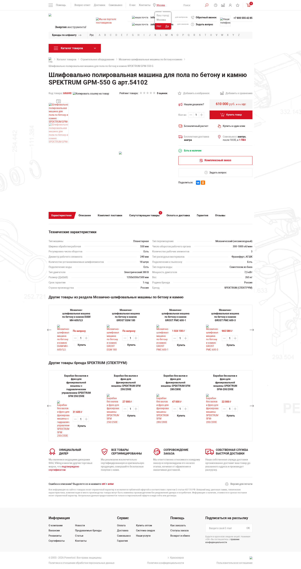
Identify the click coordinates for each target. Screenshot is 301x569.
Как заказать (178, 525)
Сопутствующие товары (145, 214)
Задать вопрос (204, 24)
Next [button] (252, 330)
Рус (92, 35)
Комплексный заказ (217, 160)
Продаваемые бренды (88, 530)
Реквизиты (55, 535)
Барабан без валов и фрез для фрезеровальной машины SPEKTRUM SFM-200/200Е (225, 382)
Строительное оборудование (97, 59)
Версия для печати (241, 484)
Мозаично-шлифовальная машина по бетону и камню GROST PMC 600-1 (176, 315)
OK (248, 528)
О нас (132, 5)
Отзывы (220, 215)
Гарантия (202, 215)
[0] (248, 5)
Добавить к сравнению (237, 93)
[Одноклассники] (203, 183)
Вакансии (54, 530)
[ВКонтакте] (198, 183)
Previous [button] (49, 330)
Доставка (99, 5)
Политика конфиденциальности (165, 563)
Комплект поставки (110, 215)
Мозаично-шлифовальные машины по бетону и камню (150, 59)
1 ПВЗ (242, 140)
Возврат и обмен (180, 535)
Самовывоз (115, 5)
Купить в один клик (234, 126)
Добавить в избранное (194, 93)
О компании (56, 525)
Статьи (79, 535)
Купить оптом (144, 525)
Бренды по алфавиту (64, 35)
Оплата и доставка (178, 215)
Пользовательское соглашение (234, 563)
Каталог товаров (66, 59)
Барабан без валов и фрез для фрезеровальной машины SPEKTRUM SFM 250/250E (126, 382)
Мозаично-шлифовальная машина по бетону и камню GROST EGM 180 (126, 315)
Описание (85, 215)
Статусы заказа (179, 530)
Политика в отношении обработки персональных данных (81, 563)
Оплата (121, 525)
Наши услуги (143, 535)
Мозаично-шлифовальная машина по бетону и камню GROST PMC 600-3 (225, 315)
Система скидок (145, 530)
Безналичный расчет (196, 126)
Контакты (144, 5)
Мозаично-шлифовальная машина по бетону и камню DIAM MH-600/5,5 (76, 315)
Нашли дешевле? (194, 104)
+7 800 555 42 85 (243, 18)
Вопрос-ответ (82, 5)
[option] (76, 406)
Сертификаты (57, 540)
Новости (80, 525)
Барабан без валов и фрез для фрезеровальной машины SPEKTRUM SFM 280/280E (175, 382)
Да (167, 26)
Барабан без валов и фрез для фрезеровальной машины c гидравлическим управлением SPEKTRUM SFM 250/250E (76, 386)
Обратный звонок (206, 17)
